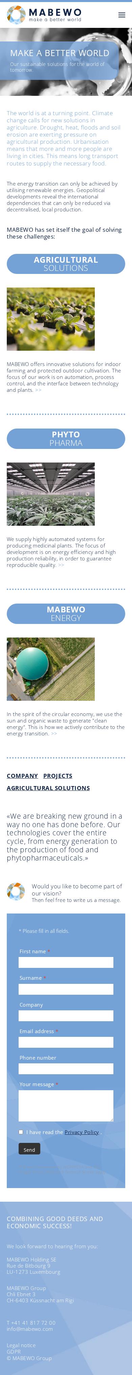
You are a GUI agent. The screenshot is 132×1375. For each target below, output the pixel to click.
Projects (57, 776)
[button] (121, 15)
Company (22, 776)
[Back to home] (44, 15)
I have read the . (64, 1132)
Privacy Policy (82, 1132)
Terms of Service (79, 1171)
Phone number (38, 1058)
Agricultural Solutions (48, 788)
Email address (39, 1031)
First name (35, 951)
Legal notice (21, 1345)
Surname (33, 978)
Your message (39, 1084)
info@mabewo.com (30, 1328)
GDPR (14, 1351)
